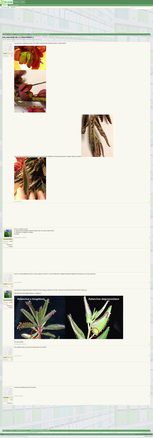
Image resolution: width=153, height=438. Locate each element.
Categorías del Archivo (13, 5)
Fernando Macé (8, 239)
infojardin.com (12, 436)
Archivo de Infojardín (144, 434)
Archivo (4, 5)
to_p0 (34, 39)
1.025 (11, 399)
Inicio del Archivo (5, 7)
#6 (149, 396)
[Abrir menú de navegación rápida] (149, 34)
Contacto (137, 434)
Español (2, 434)
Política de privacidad (148, 436)
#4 (149, 344)
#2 (149, 237)
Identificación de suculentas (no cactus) (16, 39)
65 (11, 55)
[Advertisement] (50, 21)
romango (6, 397)
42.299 (10, 241)
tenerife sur (9, 403)
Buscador (13, 7)
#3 (149, 282)
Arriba (150, 434)
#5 (149, 356)
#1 (149, 201)
